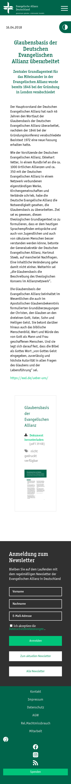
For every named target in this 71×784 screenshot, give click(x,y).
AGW (35, 715)
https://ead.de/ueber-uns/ (29, 378)
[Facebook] (35, 747)
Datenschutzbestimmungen (26, 629)
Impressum (35, 699)
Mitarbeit (35, 731)
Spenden (35, 772)
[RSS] (35, 763)
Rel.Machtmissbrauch (35, 723)
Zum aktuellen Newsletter (35, 656)
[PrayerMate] (5, 739)
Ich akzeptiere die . (27, 627)
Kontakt (35, 691)
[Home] (25, 14)
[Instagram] (35, 755)
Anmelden (35, 640)
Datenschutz (35, 707)
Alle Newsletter (35, 671)
